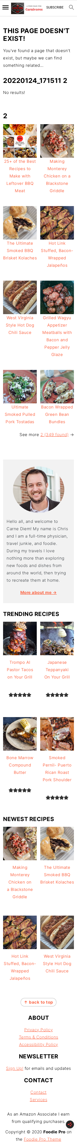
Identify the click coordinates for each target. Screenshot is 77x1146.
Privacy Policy (38, 1029)
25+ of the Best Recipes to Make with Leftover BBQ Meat (20, 176)
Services (38, 1099)
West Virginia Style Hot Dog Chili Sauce (20, 325)
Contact (38, 1092)
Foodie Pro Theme (42, 1139)
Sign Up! (14, 1068)
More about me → (38, 592)
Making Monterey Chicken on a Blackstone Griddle (57, 176)
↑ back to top (38, 1002)
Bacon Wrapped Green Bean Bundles (57, 414)
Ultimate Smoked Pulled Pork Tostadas (20, 414)
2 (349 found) (54, 434)
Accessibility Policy (38, 1044)
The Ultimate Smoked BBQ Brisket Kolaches (20, 250)
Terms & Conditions (38, 1037)
